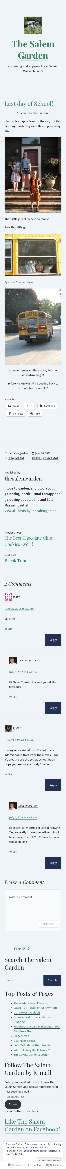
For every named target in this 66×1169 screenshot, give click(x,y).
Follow (13, 1104)
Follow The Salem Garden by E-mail (28, 1069)
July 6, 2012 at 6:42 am (23, 672)
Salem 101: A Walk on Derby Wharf (35, 1007)
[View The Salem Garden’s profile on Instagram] (23, 948)
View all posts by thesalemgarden (30, 511)
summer (19, 457)
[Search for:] (22, 980)
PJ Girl (17, 728)
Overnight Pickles (25, 1040)
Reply (53, 640)
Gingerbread (21, 1036)
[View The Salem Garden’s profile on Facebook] (15, 948)
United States (50, 457)
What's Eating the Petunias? (32, 1050)
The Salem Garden (33, 49)
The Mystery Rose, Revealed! (31, 1003)
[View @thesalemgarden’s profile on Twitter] (19, 948)
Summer (37, 457)
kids (10, 457)
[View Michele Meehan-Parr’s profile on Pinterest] (28, 948)
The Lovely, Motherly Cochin (31, 1054)
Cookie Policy (18, 1154)
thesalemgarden (18, 453)
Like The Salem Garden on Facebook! (32, 1125)
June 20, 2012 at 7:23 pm (19, 608)
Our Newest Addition (27, 1012)
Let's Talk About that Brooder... (33, 1045)
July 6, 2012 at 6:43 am (23, 817)
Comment (48, 923)
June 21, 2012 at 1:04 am (19, 740)
